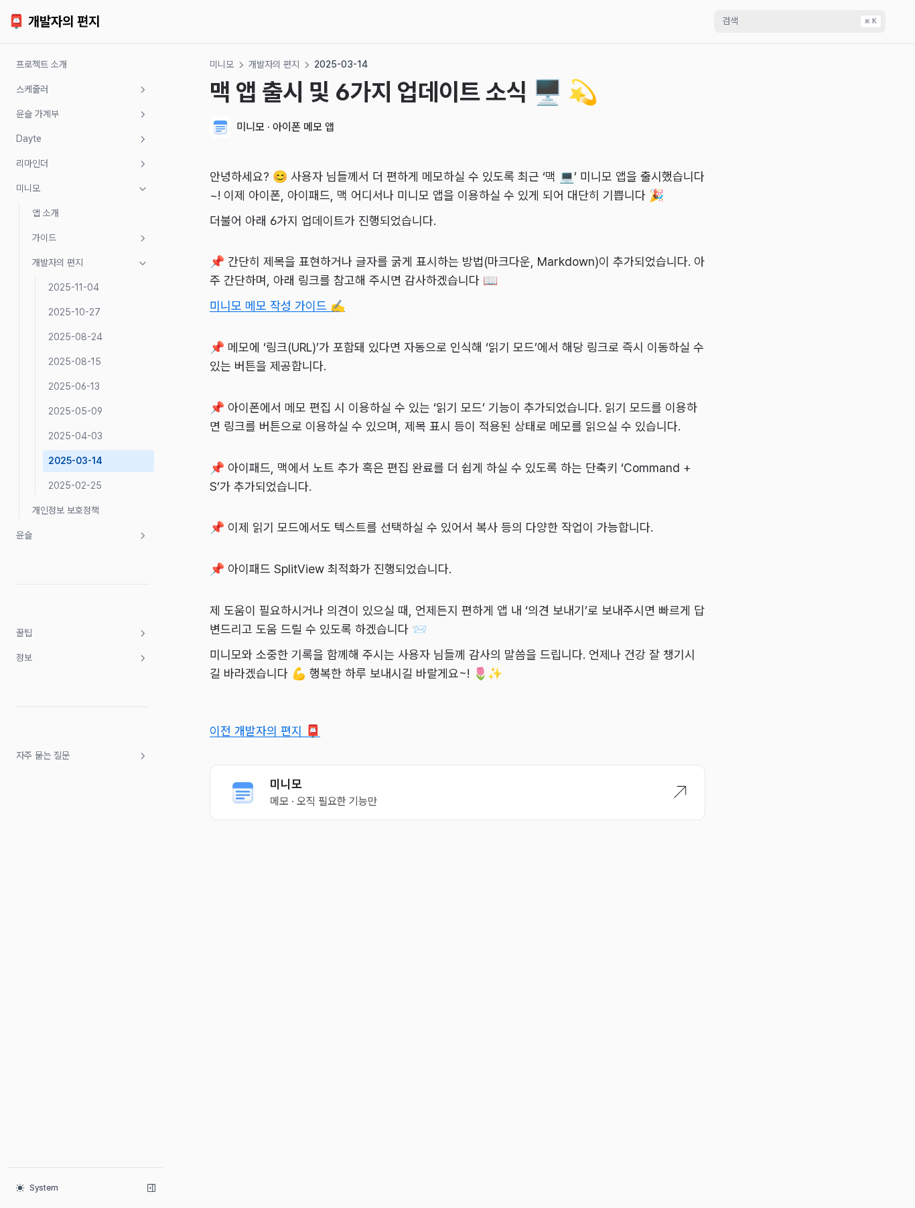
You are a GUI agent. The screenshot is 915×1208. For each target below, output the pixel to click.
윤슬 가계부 (37, 113)
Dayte (29, 138)
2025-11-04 (73, 287)
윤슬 (24, 535)
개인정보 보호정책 (65, 510)
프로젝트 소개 (41, 64)
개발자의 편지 (57, 262)
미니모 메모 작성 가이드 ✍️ (277, 306)
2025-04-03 (75, 436)
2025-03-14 (75, 460)
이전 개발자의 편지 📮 (265, 731)
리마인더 (32, 163)
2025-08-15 (74, 361)
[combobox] (800, 21)
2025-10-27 (74, 312)
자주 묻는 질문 (43, 755)
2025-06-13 (74, 386)
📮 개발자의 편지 (54, 21)
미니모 (28, 188)
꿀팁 (24, 632)
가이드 (44, 237)
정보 (24, 657)
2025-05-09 (75, 411)
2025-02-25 (75, 485)
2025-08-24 (75, 336)
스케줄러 (32, 89)
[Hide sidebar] (151, 1188)
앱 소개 (45, 213)
